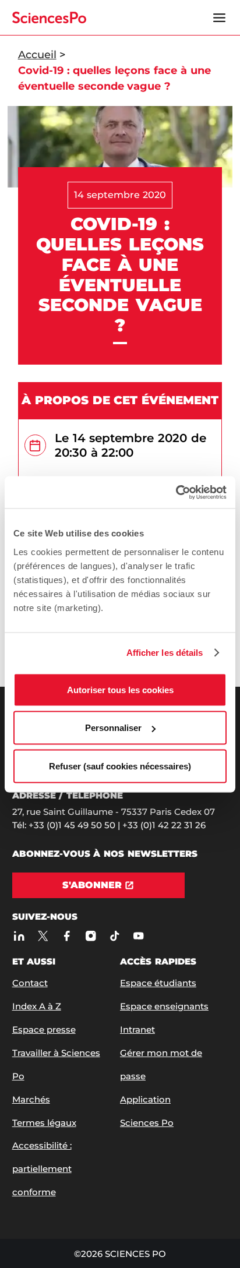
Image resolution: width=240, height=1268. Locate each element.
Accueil (37, 54)
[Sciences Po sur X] (43, 935)
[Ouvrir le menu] (219, 17)
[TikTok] (115, 935)
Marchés (31, 1099)
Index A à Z (36, 1006)
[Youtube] (139, 935)
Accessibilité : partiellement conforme (42, 1169)
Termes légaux (44, 1122)
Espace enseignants (164, 1006)
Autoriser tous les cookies (120, 689)
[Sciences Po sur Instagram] (91, 935)
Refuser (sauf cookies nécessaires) (120, 766)
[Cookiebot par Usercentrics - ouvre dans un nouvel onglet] (176, 492)
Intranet (137, 1029)
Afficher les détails (164, 653)
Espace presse (44, 1029)
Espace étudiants (158, 982)
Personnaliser (113, 728)
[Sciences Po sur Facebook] (67, 935)
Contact (30, 982)
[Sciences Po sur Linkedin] (19, 935)
